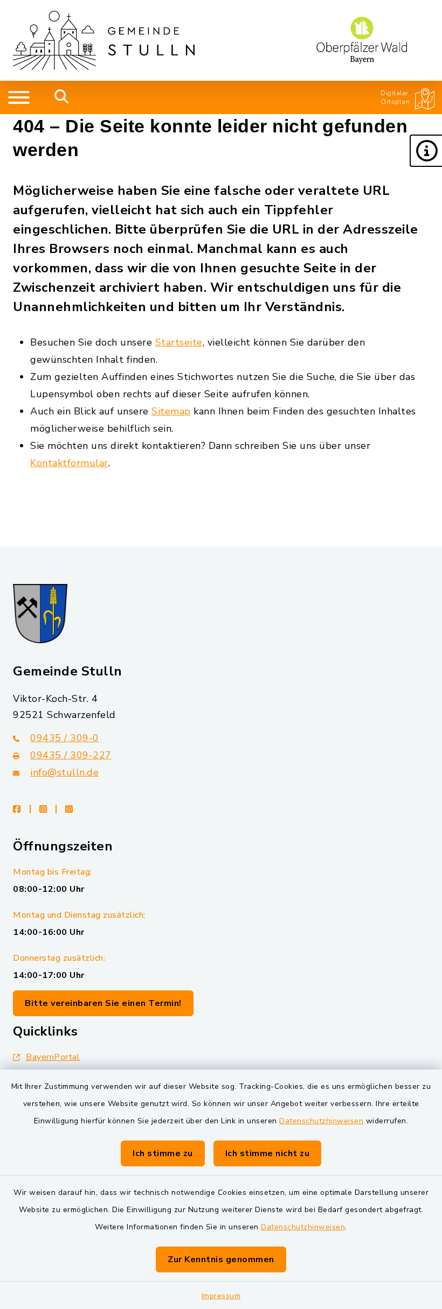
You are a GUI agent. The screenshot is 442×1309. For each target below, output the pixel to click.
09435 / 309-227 (71, 755)
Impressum (221, 1296)
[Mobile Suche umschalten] (61, 97)
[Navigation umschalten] (19, 97)
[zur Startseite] (104, 40)
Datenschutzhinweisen (321, 1121)
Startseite (179, 342)
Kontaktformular (69, 462)
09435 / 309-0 (64, 737)
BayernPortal (53, 1057)
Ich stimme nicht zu (267, 1153)
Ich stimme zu (163, 1153)
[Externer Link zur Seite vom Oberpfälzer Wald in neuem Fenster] (362, 40)
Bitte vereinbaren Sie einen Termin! (103, 1003)
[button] (426, 151)
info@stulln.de (64, 772)
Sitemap (171, 411)
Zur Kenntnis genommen (221, 1259)
